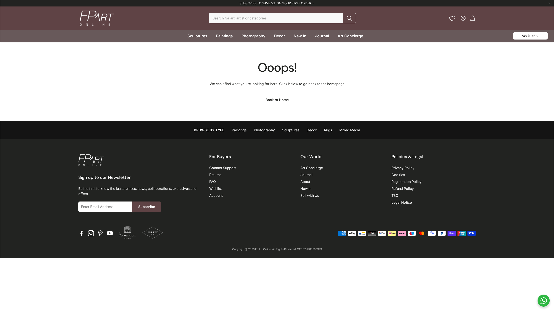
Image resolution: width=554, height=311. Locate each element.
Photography (264, 130)
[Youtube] (110, 233)
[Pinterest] (100, 233)
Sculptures (290, 130)
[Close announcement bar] (549, 3)
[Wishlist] (452, 18)
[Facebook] (81, 233)
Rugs (328, 130)
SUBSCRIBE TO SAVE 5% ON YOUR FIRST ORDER (275, 3)
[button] (282, 18)
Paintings (239, 130)
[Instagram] (91, 233)
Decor (312, 130)
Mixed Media (349, 130)
